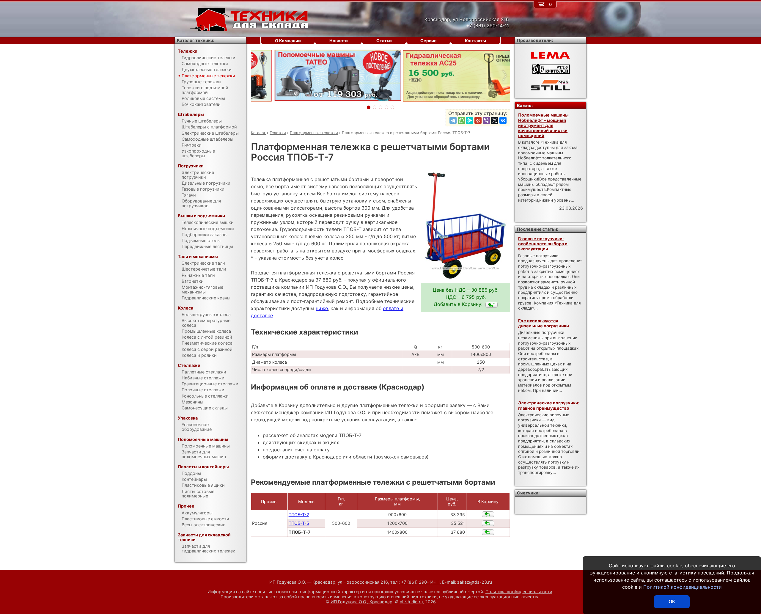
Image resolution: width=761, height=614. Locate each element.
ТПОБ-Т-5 (299, 523)
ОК (672, 601)
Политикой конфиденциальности (682, 587)
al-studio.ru (411, 601)
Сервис (428, 40)
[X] (494, 120)
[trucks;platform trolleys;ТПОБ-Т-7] (491, 305)
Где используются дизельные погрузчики (543, 323)
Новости (338, 40)
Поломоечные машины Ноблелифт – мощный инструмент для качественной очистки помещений (543, 125)
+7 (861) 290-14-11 (420, 582)
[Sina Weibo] (478, 120)
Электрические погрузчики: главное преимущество (548, 405)
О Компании (288, 40)
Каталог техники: (195, 40)
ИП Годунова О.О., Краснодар (361, 601)
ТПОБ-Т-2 (299, 514)
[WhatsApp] (461, 120)
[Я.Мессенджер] (469, 120)
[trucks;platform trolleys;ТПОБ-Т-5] (488, 523)
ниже (322, 308)
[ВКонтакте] (503, 120)
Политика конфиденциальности (518, 591)
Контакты (475, 40)
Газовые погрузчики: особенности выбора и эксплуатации (542, 244)
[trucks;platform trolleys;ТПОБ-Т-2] (488, 514)
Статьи (384, 40)
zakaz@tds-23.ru (474, 582)
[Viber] (486, 120)
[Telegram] (453, 120)
